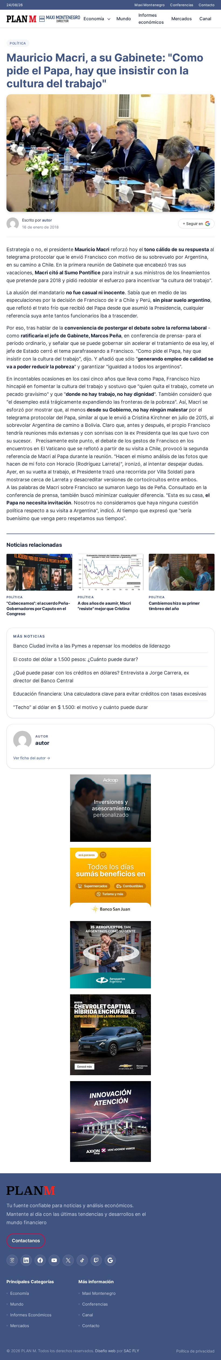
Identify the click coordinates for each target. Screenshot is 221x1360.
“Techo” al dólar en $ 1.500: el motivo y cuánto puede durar (80, 707)
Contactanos (26, 1240)
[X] (68, 1260)
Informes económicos (151, 18)
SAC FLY (131, 1350)
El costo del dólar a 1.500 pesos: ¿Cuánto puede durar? (75, 659)
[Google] (110, 1260)
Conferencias (181, 5)
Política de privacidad (195, 1351)
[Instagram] (12, 1260)
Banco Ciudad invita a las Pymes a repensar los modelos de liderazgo (91, 646)
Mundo (123, 18)
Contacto (207, 5)
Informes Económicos (30, 1314)
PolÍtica (18, 43)
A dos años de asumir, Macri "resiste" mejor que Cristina (104, 606)
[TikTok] (82, 1260)
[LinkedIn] (26, 1260)
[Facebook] (40, 1260)
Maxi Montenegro (149, 5)
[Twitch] (96, 1260)
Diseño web (105, 1350)
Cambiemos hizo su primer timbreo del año (174, 606)
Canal (205, 18)
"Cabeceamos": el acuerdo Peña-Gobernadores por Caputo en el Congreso (38, 608)
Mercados (181, 18)
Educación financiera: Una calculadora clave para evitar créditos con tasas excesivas (109, 694)
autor (47, 220)
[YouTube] (54, 1260)
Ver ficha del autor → (31, 758)
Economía (94, 18)
